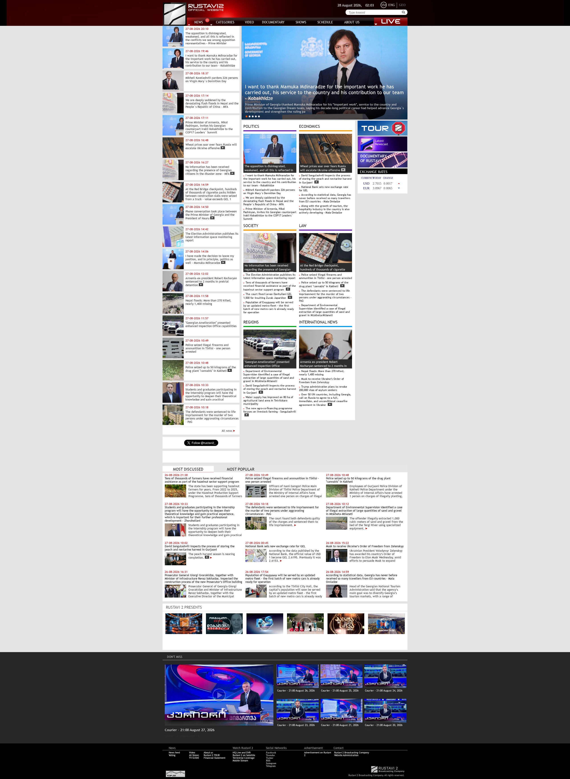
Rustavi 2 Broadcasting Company (351, 752)
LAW (302, 225)
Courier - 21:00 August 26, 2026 (296, 690)
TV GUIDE (194, 758)
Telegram (271, 766)
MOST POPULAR (240, 469)
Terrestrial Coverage (243, 758)
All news (227, 430)
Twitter (269, 758)
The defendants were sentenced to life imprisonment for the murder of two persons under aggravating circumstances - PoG (325, 295)
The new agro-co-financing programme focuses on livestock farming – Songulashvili (269, 410)
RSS (268, 760)
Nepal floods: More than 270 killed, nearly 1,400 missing (321, 373)
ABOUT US (351, 22)
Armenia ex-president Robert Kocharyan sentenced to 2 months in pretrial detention (323, 366)
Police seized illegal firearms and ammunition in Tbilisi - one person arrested (325, 276)
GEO (402, 5)
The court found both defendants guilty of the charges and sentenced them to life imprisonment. (294, 522)
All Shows (194, 755)
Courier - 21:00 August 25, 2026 (339, 690)
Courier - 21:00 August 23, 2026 (296, 725)
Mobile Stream (240, 760)
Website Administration (346, 755)
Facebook (271, 752)
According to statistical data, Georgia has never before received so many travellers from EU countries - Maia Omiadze (325, 198)
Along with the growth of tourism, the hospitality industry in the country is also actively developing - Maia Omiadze (324, 209)
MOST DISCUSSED (188, 469)
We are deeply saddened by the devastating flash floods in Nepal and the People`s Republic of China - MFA (268, 201)
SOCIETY (250, 225)
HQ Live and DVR (241, 752)
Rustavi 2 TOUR (212, 755)
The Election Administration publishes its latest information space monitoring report (269, 276)
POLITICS (251, 126)
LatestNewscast (381, 142)
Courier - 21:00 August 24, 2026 (383, 690)
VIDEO (249, 22)
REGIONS (251, 322)
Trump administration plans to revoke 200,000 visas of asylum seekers (323, 388)
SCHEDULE (325, 22)
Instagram (271, 763)
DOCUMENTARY (273, 22)
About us (208, 752)
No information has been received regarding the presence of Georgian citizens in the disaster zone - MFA (267, 269)
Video (192, 752)
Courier (169, 736)
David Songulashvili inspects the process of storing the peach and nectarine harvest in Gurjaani (325, 179)
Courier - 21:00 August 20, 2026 (383, 725)
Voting (172, 755)
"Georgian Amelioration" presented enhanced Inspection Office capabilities (266, 366)
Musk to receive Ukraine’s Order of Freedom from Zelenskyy (321, 380)
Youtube (270, 755)
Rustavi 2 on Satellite (244, 755)
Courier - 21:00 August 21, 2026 (339, 725)
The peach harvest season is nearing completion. (211, 555)
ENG (391, 5)
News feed (174, 752)
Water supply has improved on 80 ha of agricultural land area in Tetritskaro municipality (268, 400)
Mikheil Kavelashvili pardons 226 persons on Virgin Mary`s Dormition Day (269, 191)
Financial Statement (214, 758)
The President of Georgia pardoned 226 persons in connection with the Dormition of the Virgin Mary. (316, 111)
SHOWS (301, 22)
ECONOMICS (309, 126)
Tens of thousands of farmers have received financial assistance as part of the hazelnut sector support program (269, 286)
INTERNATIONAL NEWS (318, 322)
